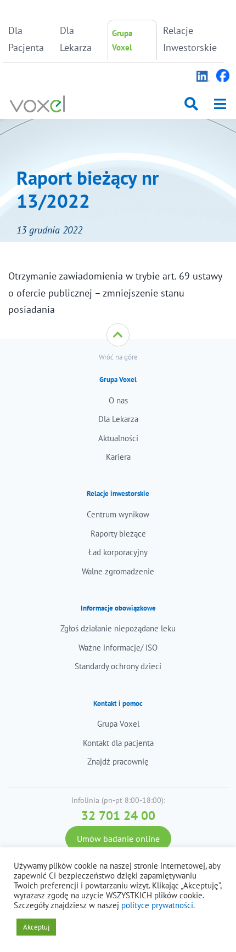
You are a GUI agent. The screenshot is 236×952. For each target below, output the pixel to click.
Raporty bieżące (118, 533)
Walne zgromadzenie (118, 571)
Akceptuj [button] (36, 927)
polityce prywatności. (158, 905)
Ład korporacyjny (118, 552)
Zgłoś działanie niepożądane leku (118, 628)
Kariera (118, 457)
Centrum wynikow (118, 514)
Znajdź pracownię (118, 761)
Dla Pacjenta (26, 39)
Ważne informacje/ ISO (118, 647)
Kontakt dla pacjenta (118, 743)
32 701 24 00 (118, 815)
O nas (118, 400)
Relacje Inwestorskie (186, 39)
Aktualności (118, 438)
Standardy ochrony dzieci (118, 666)
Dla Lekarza (76, 39)
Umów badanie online (118, 838)
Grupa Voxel (122, 40)
